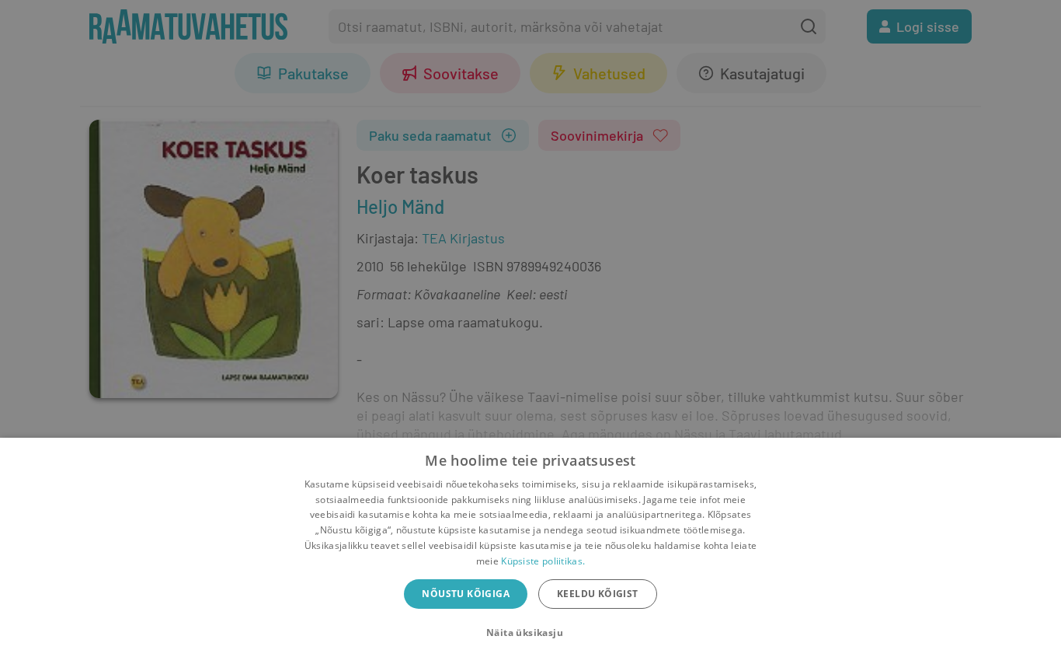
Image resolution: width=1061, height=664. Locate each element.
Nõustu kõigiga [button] (466, 593)
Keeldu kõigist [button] (597, 593)
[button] (530, 632)
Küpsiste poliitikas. (543, 561)
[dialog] (530, 551)
